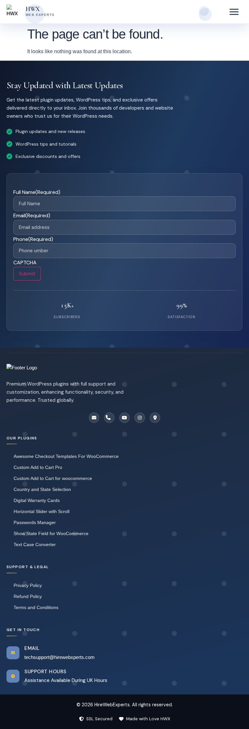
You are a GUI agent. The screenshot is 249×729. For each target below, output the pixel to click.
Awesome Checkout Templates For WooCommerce (66, 456)
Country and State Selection (42, 489)
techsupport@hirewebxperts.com (59, 657)
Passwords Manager (35, 522)
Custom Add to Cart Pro (38, 467)
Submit (27, 273)
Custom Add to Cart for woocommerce (53, 478)
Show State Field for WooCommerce (51, 533)
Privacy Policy (28, 585)
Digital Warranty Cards (37, 500)
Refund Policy (28, 596)
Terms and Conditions (36, 607)
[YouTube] (124, 417)
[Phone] (109, 417)
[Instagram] (140, 417)
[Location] (155, 417)
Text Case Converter (35, 544)
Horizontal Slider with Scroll (41, 511)
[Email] (94, 417)
